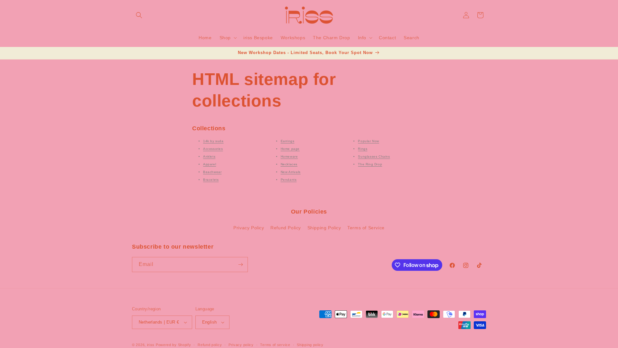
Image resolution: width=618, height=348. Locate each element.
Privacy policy (241, 345)
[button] (139, 15)
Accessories (213, 149)
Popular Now (368, 141)
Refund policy (210, 345)
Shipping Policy (324, 227)
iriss (151, 345)
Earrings (288, 141)
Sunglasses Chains (374, 156)
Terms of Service (366, 227)
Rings (362, 149)
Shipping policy (310, 345)
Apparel (209, 164)
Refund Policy (285, 227)
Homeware (289, 156)
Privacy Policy (248, 227)
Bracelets (211, 179)
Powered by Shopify (173, 345)
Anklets (209, 156)
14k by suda (213, 141)
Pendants (289, 179)
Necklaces (289, 164)
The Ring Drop (370, 164)
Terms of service (275, 345)
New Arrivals (291, 172)
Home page (290, 149)
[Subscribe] (240, 264)
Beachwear (212, 172)
